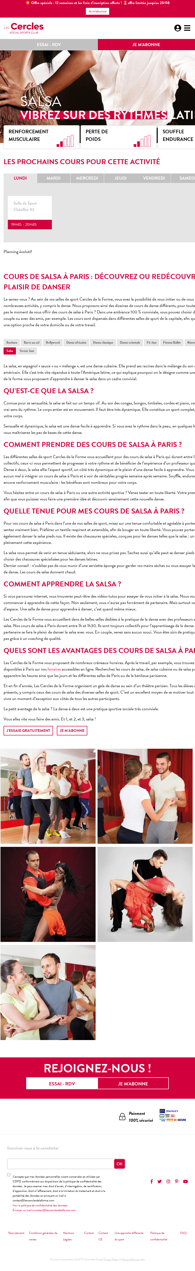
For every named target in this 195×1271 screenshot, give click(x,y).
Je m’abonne (72, 731)
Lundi (20, 178)
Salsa (9, 350)
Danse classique (103, 342)
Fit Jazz (151, 342)
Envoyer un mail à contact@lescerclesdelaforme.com (44, 1210)
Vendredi (154, 178)
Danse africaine (76, 342)
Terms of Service (130, 1259)
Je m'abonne (146, 44)
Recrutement (16, 1233)
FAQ (183, 1233)
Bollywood (53, 342)
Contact (89, 1233)
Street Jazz (27, 350)
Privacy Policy (110, 1259)
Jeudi (121, 178)
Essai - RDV (49, 44)
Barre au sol (31, 342)
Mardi (54, 178)
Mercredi (87, 178)
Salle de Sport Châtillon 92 (25, 206)
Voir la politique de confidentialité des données (40, 1205)
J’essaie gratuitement (28, 731)
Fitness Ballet (172, 342)
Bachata (11, 342)
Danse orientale (130, 342)
